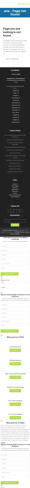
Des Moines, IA (16, 98)
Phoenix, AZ (16, 117)
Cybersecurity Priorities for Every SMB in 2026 (15, 156)
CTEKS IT (18, 12)
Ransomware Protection (15, 166)
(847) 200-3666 (16, 74)
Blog (10, 230)
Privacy (12, 234)
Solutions (15, 184)
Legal (27, 232)
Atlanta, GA (16, 90)
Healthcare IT (15, 189)
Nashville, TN (15, 110)
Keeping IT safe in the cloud (15, 171)
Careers (15, 193)
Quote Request (15, 196)
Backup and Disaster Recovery (15, 139)
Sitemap (17, 234)
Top (28, 485)
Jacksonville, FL (16, 102)
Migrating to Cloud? (15, 163)
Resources (15, 191)
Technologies (15, 186)
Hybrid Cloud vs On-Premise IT (15, 150)
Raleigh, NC (16, 119)
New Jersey (16, 112)
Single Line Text (5, 280)
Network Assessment (15, 195)
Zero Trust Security (15, 153)
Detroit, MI (16, 100)
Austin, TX (16, 93)
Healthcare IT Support (15, 168)
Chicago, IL (16, 95)
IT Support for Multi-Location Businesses (15, 143)
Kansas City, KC (16, 105)
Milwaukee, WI (16, 107)
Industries (15, 187)
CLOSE (3, 442)
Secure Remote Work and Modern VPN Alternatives (15, 136)
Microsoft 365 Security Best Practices (15, 147)
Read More (15, 350)
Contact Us (5, 230)
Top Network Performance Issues (15, 160)
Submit (3, 287)
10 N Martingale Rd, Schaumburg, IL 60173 (15, 80)
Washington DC (16, 122)
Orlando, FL (16, 115)
